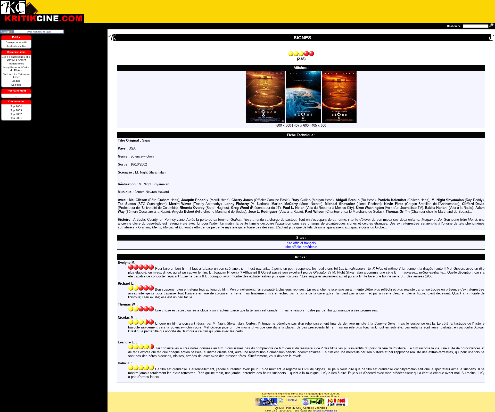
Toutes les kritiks (16, 46)
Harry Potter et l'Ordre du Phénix (16, 69)
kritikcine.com (42, 11)
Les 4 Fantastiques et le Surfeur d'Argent (16, 58)
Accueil (279, 407)
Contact (307, 407)
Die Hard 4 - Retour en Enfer (16, 75)
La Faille (16, 84)
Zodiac (16, 80)
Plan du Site (293, 407)
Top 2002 (16, 114)
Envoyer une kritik (16, 42)
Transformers (16, 63)
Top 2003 (16, 110)
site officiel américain (301, 247)
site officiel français (301, 243)
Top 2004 (16, 106)
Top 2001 (16, 118)
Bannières (321, 407)
